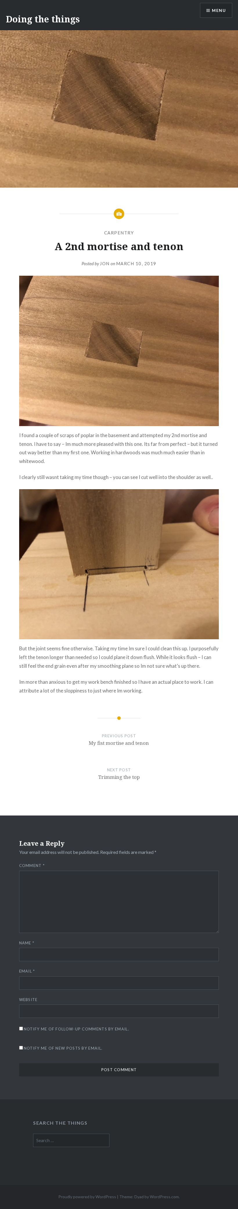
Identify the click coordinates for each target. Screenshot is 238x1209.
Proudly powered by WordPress (87, 1196)
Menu (219, 10)
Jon (105, 263)
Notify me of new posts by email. (63, 1048)
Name (27, 943)
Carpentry (119, 232)
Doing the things (43, 19)
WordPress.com (164, 1196)
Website (28, 999)
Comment (32, 865)
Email (27, 971)
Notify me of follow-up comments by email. (76, 1029)
